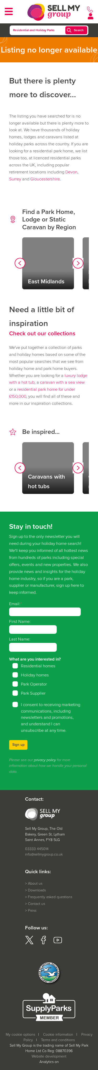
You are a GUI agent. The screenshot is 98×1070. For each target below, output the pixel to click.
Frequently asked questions (50, 897)
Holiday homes (35, 675)
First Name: (20, 621)
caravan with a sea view (62, 382)
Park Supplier (33, 693)
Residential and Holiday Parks (34, 30)
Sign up (18, 744)
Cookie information (58, 1034)
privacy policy (45, 760)
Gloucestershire (45, 179)
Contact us (36, 903)
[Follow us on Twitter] (29, 943)
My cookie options (20, 1034)
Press (32, 910)
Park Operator (34, 684)
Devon (71, 172)
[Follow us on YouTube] (58, 943)
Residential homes (38, 666)
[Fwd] (78, 264)
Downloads (37, 890)
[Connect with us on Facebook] (43, 943)
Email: (14, 604)
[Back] (20, 264)
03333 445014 (37, 849)
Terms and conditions (58, 1040)
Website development (49, 1056)
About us (35, 883)
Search (79, 30)
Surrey (15, 179)
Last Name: (19, 639)
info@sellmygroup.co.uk (44, 854)
